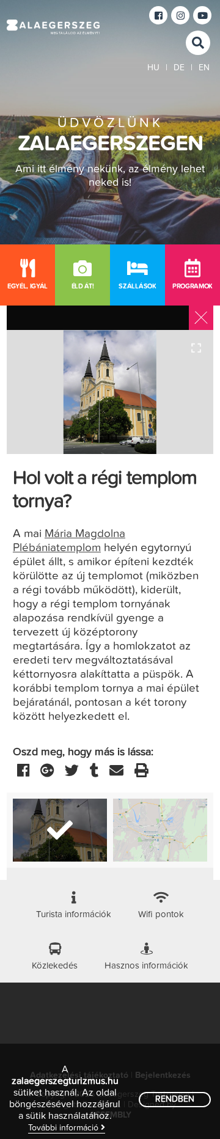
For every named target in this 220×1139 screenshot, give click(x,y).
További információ (64, 1128)
